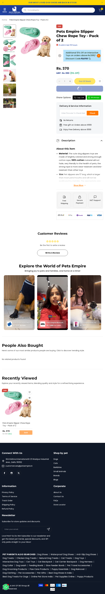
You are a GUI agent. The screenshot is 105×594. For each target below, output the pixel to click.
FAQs (56, 500)
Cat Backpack (45, 561)
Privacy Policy (8, 492)
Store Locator (60, 504)
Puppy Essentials (60, 569)
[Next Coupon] (99, 56)
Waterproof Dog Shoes (62, 554)
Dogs (56, 459)
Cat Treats (66, 558)
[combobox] (58, 10)
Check (92, 113)
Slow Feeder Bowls (55, 565)
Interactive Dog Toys (13, 561)
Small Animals (60, 471)
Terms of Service (9, 496)
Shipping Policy (8, 504)
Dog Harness (86, 561)
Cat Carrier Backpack (66, 561)
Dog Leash (21, 565)
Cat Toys (30, 561)
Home (4, 20)
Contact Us (59, 496)
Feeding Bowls (36, 565)
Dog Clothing (9, 572)
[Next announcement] (102, 2)
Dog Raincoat (78, 569)
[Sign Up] (48, 529)
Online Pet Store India (42, 576)
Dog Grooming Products (15, 569)
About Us (57, 492)
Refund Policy (8, 508)
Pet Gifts (41, 572)
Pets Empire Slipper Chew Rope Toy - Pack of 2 (16, 424)
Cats (56, 463)
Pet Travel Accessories (78, 565)
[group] (34, 42)
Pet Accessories (26, 572)
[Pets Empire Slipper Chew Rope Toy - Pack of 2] (17, 404)
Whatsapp (95, 97)
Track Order (7, 500)
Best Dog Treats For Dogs (15, 576)
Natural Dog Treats (48, 558)
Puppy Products (85, 576)
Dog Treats (8, 558)
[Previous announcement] (3, 2)
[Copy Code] (90, 59)
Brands (57, 475)
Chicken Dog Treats (26, 558)
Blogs (56, 479)
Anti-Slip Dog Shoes (86, 554)
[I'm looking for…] (25, 10)
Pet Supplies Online (65, 576)
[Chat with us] (6, 587)
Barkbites (58, 467)
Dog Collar (8, 565)
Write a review (52, 253)
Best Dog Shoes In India (60, 572)
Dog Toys (79, 558)
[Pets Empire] (14, 10)
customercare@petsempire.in (19, 466)
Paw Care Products (39, 569)
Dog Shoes (42, 554)
